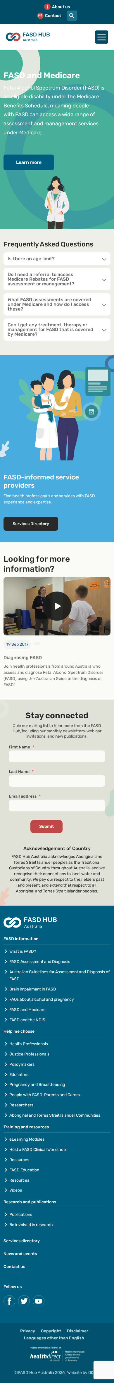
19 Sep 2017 (17, 644)
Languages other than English (54, 1338)
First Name (21, 747)
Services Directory (31, 523)
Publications (20, 1214)
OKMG (93, 1372)
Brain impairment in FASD (32, 989)
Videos (15, 1190)
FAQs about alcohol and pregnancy (41, 999)
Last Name (21, 772)
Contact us (14, 1266)
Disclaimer (77, 1331)
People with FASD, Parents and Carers (44, 1094)
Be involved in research (31, 1224)
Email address (25, 796)
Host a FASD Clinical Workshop (37, 1149)
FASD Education (24, 1170)
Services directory (22, 1240)
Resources (19, 1159)
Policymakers (21, 1064)
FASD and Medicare (27, 1009)
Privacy (27, 1331)
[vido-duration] (37, 643)
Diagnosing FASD (23, 657)
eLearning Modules (26, 1139)
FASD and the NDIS (27, 1019)
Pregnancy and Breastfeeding (37, 1084)
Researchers (21, 1105)
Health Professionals (28, 1043)
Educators (18, 1074)
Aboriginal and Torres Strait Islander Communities (54, 1115)
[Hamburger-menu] (101, 37)
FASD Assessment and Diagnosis (39, 961)
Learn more (29, 162)
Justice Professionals (29, 1054)
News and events (20, 1253)
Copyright (51, 1331)
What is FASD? (22, 951)
